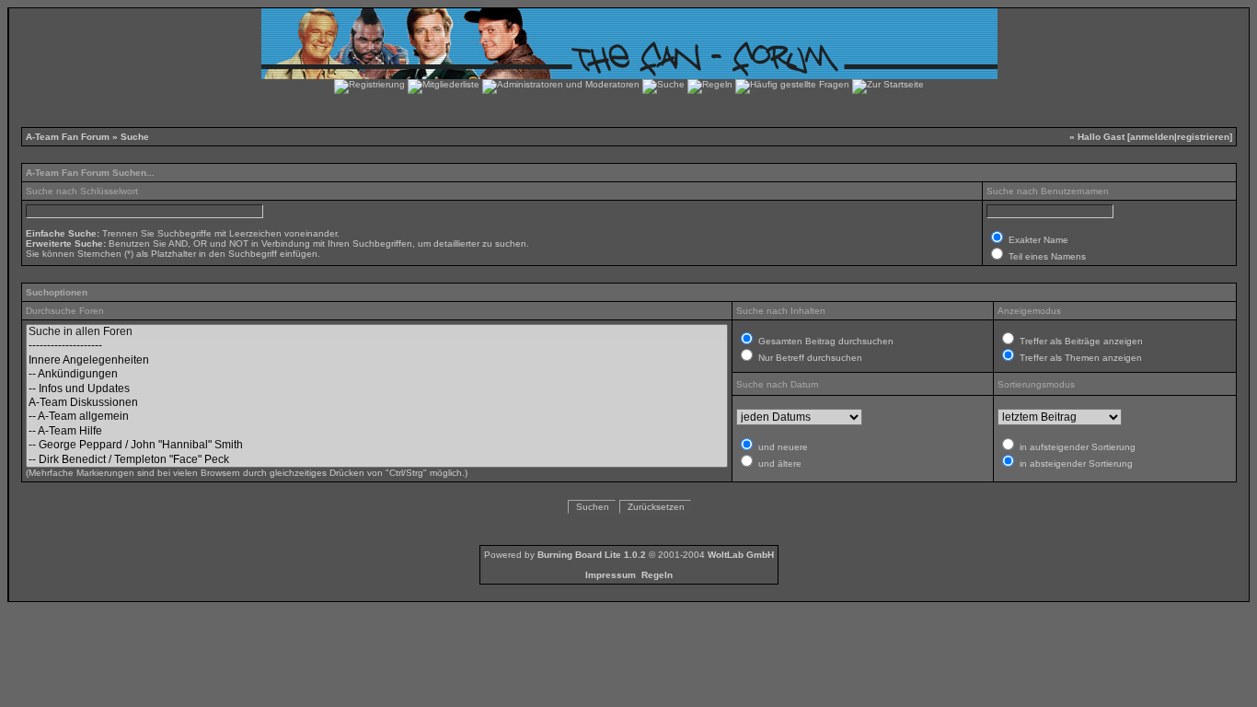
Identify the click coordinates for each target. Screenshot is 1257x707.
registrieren (1203, 137)
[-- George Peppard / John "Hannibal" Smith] (377, 445)
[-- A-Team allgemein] (377, 416)
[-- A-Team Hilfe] (377, 431)
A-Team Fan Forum (68, 137)
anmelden (1152, 137)
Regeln (657, 575)
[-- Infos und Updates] (377, 389)
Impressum (610, 575)
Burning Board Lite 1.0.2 (591, 555)
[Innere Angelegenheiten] (377, 360)
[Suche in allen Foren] (377, 332)
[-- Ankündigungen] (377, 374)
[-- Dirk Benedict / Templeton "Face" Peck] (377, 460)
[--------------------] (377, 346)
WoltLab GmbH (741, 555)
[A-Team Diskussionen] (377, 403)
